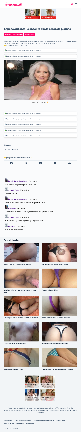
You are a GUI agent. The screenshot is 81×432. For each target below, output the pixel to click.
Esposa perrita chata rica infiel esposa (55, 343)
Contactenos (9, 423)
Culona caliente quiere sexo (13, 369)
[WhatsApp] (11, 163)
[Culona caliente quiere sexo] (21, 357)
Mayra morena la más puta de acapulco (17, 264)
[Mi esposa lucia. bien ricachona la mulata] (59, 306)
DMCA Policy (61, 420)
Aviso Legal (8, 420)
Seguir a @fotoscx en (12, 428)
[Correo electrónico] (55, 163)
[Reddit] (69, 163)
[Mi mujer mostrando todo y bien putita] (59, 252)
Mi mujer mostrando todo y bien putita (55, 264)
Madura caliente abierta (50, 290)
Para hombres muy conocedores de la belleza (57, 369)
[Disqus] (40, 203)
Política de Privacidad (23, 420)
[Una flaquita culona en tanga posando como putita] (21, 306)
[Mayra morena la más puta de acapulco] (21, 252)
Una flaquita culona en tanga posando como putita (21, 318)
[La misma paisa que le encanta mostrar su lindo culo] (21, 278)
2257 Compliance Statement (44, 420)
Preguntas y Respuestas (25, 423)
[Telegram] (26, 163)
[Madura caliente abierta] (59, 278)
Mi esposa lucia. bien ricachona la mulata (56, 318)
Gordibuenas (29, 34)
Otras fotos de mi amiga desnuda (15, 343)
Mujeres (8, 34)
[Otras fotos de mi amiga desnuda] (21, 331)
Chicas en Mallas (11, 149)
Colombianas (18, 34)
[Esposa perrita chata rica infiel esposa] (59, 331)
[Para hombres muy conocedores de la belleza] (59, 357)
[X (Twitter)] (40, 163)
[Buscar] (72, 4)
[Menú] (76, 4)
